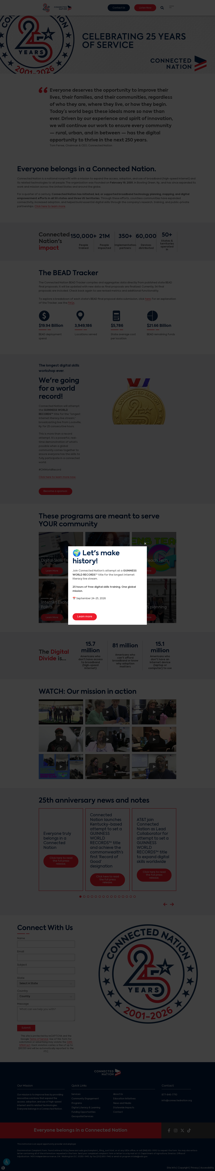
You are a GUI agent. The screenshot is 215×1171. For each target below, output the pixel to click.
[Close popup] (145, 543)
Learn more (87, 616)
